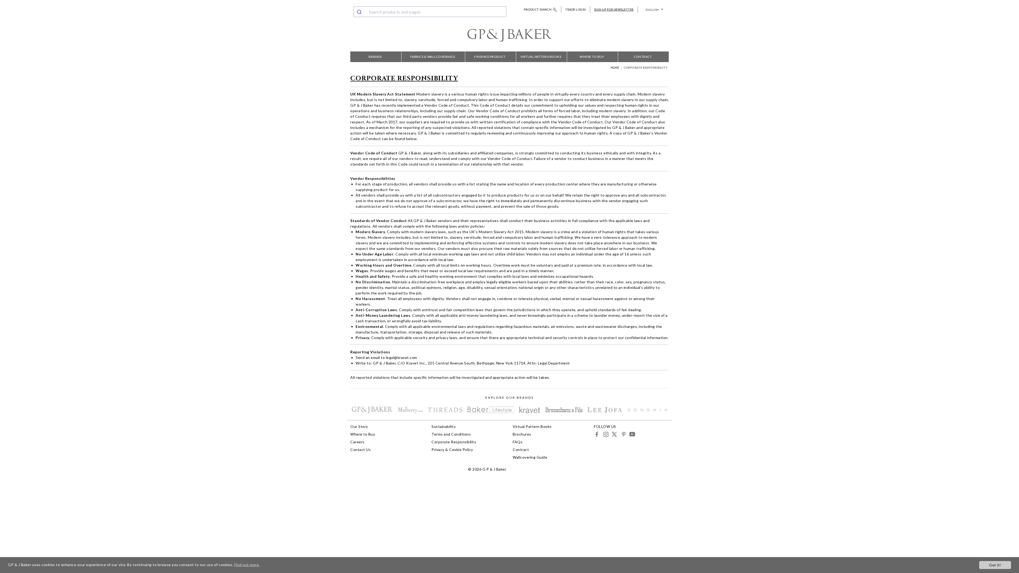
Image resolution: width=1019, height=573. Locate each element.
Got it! (995, 565)
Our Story (359, 426)
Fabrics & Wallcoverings (432, 57)
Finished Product (490, 57)
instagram (606, 434)
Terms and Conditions (451, 434)
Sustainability (443, 426)
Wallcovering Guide (530, 457)
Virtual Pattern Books (541, 57)
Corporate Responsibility (453, 442)
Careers (357, 442)
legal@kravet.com (401, 357)
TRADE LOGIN (575, 9)
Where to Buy (592, 57)
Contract (643, 57)
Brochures (522, 434)
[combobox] (429, 11)
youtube (632, 434)
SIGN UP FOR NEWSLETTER (614, 9)
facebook (597, 434)
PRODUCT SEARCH (537, 9)
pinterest (623, 434)
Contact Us (360, 449)
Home (615, 67)
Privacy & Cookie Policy (452, 449)
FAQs (518, 442)
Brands (375, 57)
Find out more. (247, 564)
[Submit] (360, 12)
